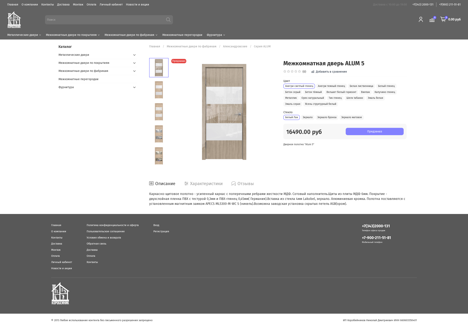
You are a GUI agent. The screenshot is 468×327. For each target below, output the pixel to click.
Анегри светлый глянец (299, 86)
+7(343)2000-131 (376, 226)
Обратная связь (96, 243)
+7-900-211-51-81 (376, 238)
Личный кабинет (111, 4)
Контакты (47, 4)
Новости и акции (137, 4)
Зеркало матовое (351, 117)
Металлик (291, 97)
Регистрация (161, 231)
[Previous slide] (177, 111)
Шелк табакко (354, 97)
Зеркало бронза (327, 117)
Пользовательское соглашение (106, 231)
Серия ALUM (262, 46)
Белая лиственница (361, 86)
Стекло (287, 112)
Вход (156, 225)
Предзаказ (374, 131)
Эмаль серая (292, 104)
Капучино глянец (385, 92)
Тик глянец (335, 97)
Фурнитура (214, 35)
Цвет (286, 81)
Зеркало (308, 117)
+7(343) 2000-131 (422, 4)
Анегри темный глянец (331, 86)
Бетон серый (292, 92)
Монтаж (78, 4)
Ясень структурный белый (320, 104)
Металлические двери (22, 35)
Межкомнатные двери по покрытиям (71, 35)
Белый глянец (386, 86)
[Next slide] (158, 160)
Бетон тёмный (313, 92)
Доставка (63, 4)
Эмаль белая (375, 97)
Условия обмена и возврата (104, 237)
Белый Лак (291, 117)
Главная (12, 4)
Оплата (91, 4)
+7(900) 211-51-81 (450, 4)
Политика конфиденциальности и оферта (113, 225)
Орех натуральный (312, 97)
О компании (30, 4)
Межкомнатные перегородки (182, 35)
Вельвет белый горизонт (341, 92)
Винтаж (365, 92)
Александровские (235, 46)
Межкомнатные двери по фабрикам (129, 35)
